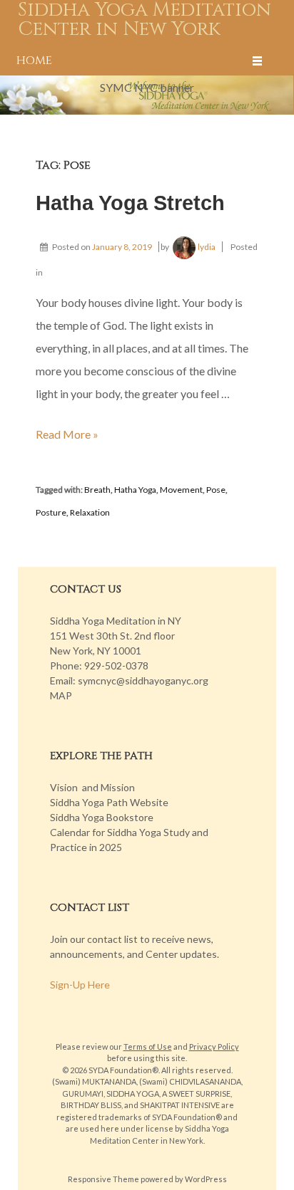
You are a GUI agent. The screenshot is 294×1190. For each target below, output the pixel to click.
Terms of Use (147, 1046)
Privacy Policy (214, 1046)
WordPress (206, 1179)
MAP (61, 695)
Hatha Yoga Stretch (130, 203)
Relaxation (90, 512)
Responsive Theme (103, 1179)
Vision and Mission (92, 787)
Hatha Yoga (135, 489)
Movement (181, 489)
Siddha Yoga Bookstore (101, 817)
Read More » (67, 434)
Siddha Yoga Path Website (109, 802)
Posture (51, 512)
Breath (97, 489)
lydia (207, 246)
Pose (215, 489)
